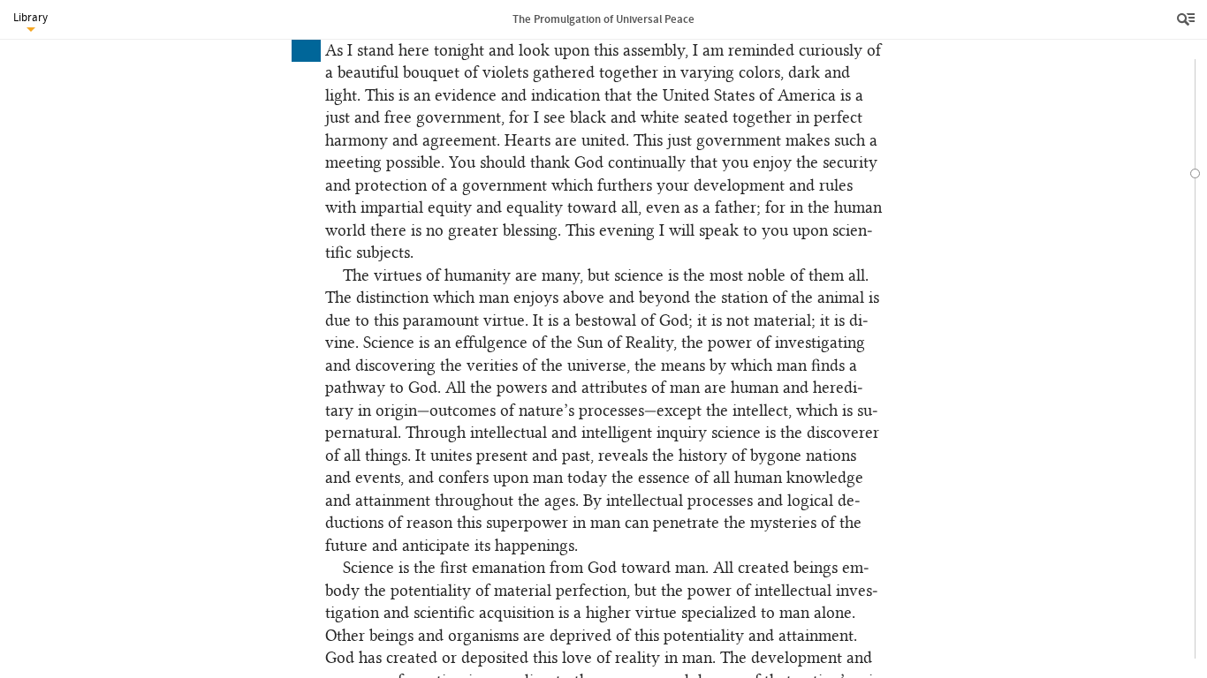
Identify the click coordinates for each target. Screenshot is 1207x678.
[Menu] (1187, 19)
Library (30, 17)
